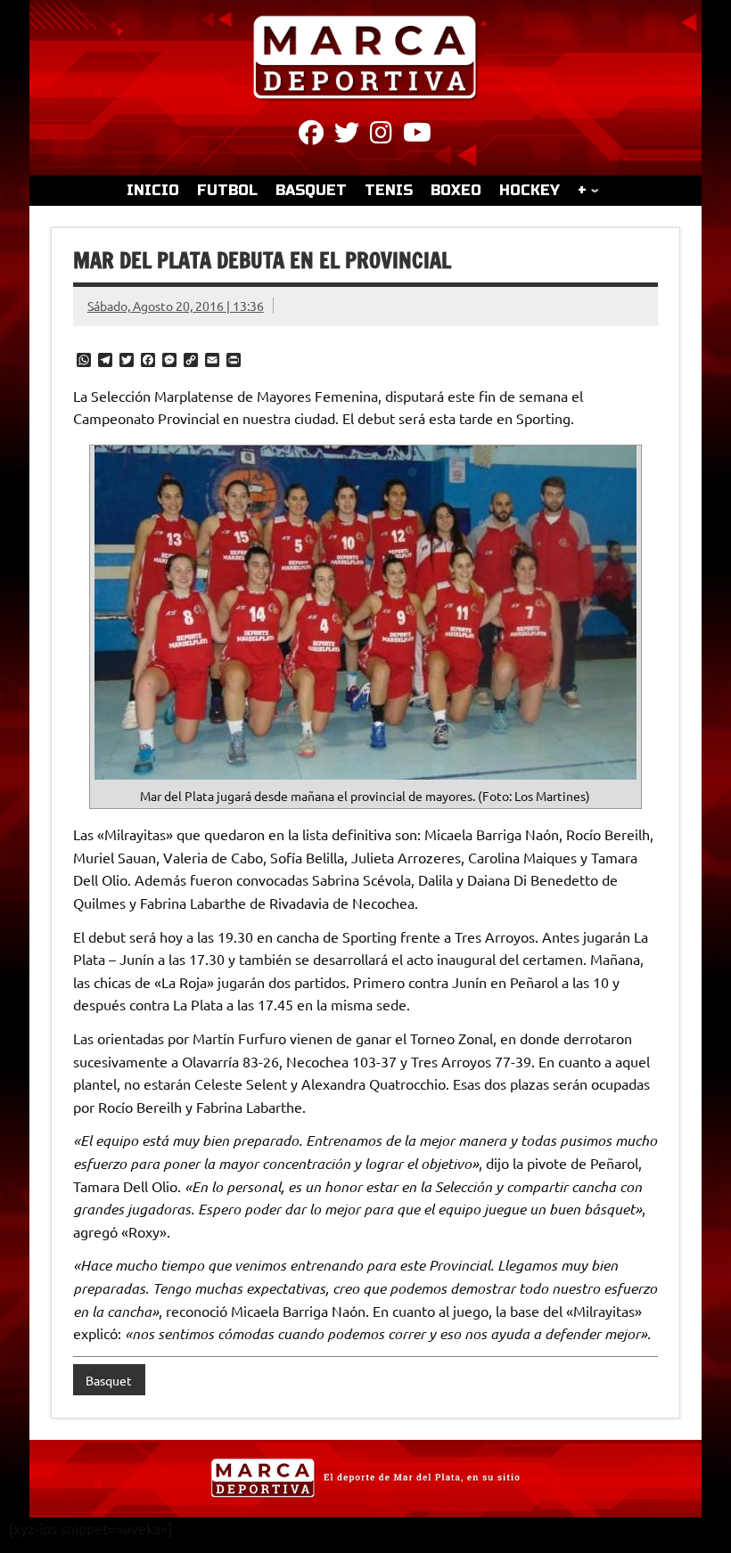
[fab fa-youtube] (417, 135)
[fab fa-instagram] (381, 135)
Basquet (109, 1380)
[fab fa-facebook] (311, 135)
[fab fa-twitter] (346, 135)
